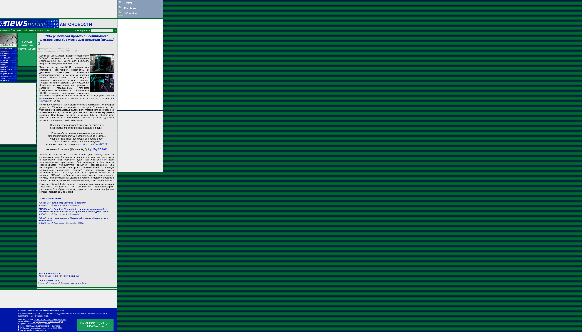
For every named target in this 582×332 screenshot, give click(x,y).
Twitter (128, 3)
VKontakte (130, 13)
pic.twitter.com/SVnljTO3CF (93, 144)
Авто (42, 283)
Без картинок (54, 326)
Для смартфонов (39, 326)
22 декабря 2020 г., (75, 223)
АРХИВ (78, 31)
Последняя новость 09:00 (54, 310)
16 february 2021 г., (75, 205)
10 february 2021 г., (75, 214)
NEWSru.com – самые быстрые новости (35, 328)
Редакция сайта (40, 322)
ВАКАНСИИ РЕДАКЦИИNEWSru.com (95, 325)
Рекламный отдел (55, 322)
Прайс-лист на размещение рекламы (50, 320)
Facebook (130, 8)
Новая (28, 326)
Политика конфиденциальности (32, 330)
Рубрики (53, 283)
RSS (39, 324)
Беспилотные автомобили (74, 283)
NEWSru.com (5, 31)
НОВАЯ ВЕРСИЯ (27, 45)
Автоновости (76, 24)
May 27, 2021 (100, 149)
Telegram (46, 324)
